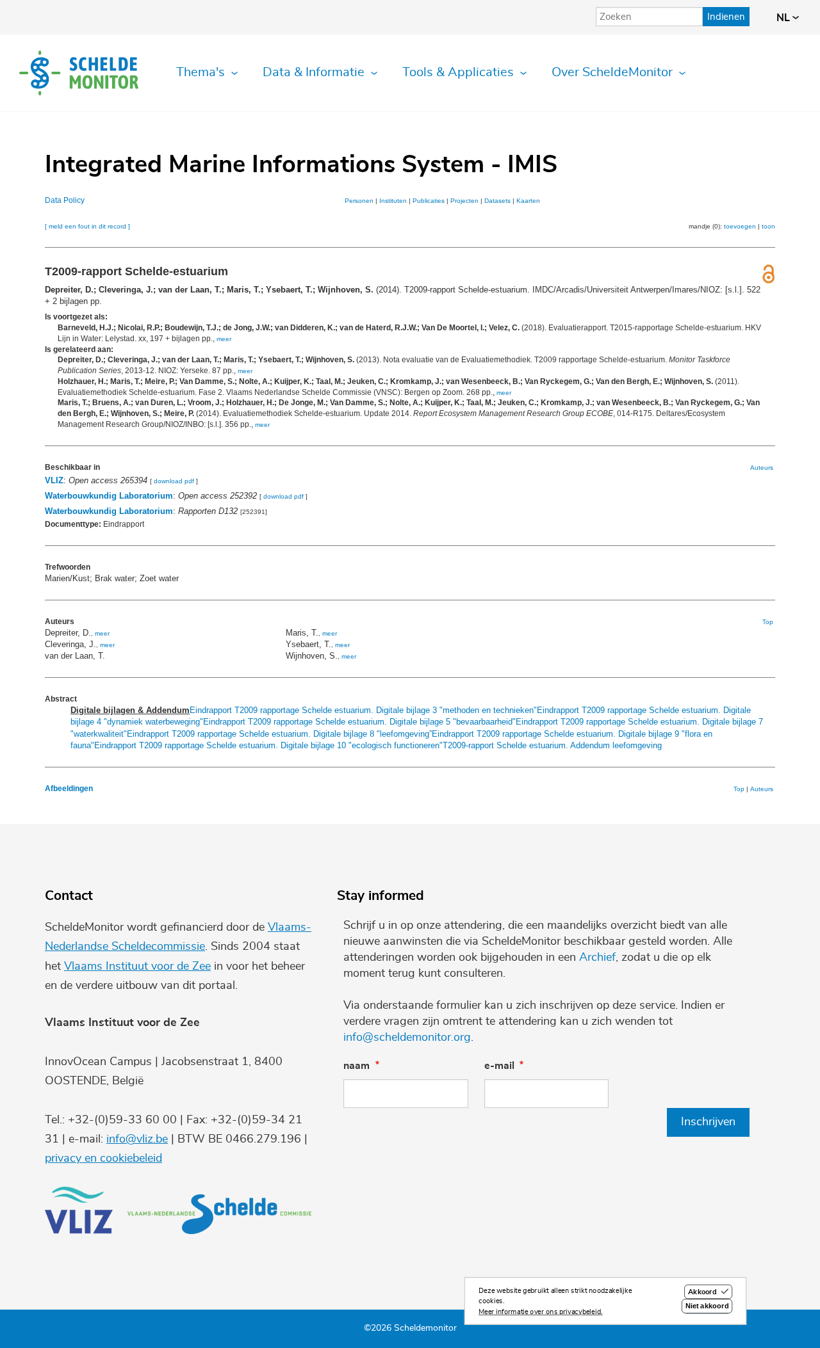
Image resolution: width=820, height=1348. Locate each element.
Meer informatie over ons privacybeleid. (541, 1311)
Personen (359, 200)
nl (784, 18)
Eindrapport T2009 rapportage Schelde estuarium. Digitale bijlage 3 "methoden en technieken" (363, 710)
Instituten (393, 200)
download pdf (174, 481)
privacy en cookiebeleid (103, 1158)
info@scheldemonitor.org (407, 1037)
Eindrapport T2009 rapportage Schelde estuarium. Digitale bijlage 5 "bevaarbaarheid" (359, 721)
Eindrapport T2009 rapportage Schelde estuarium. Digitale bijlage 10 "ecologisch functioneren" (268, 745)
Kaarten (528, 200)
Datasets (497, 200)
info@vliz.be (137, 1139)
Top (767, 621)
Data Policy (65, 200)
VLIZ (54, 480)
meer (224, 338)
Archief (597, 957)
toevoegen (740, 226)
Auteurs (761, 467)
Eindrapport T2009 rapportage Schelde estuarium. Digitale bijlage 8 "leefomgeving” (279, 734)
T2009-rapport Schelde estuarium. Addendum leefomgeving (552, 745)
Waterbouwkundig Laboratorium (109, 496)
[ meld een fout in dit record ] (87, 226)
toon (768, 226)
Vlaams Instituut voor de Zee (137, 966)
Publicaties (429, 200)
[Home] (78, 73)
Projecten (464, 200)
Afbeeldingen (69, 788)
